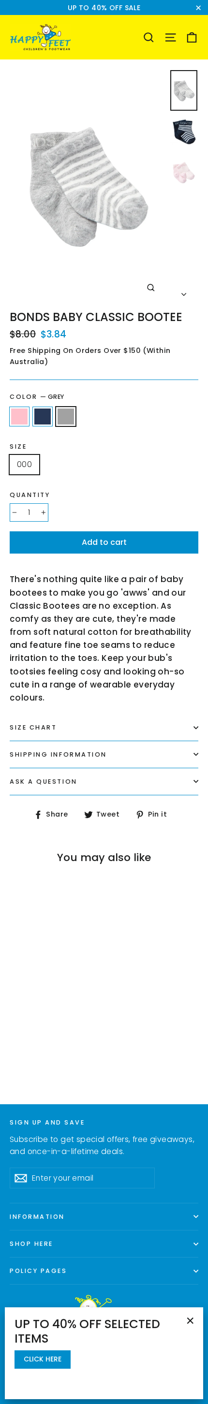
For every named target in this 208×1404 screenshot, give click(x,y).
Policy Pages (38, 1271)
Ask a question (43, 781)
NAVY (42, 416)
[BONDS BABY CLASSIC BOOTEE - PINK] (15, 1056)
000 (24, 464)
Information (37, 1217)
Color (37, 397)
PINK (19, 416)
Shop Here (31, 1244)
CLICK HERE (42, 1359)
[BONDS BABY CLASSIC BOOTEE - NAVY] (25, 1056)
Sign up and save (47, 1122)
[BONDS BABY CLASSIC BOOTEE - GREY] (36, 1056)
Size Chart (33, 727)
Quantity (30, 494)
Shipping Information (58, 754)
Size (18, 446)
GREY (65, 416)
